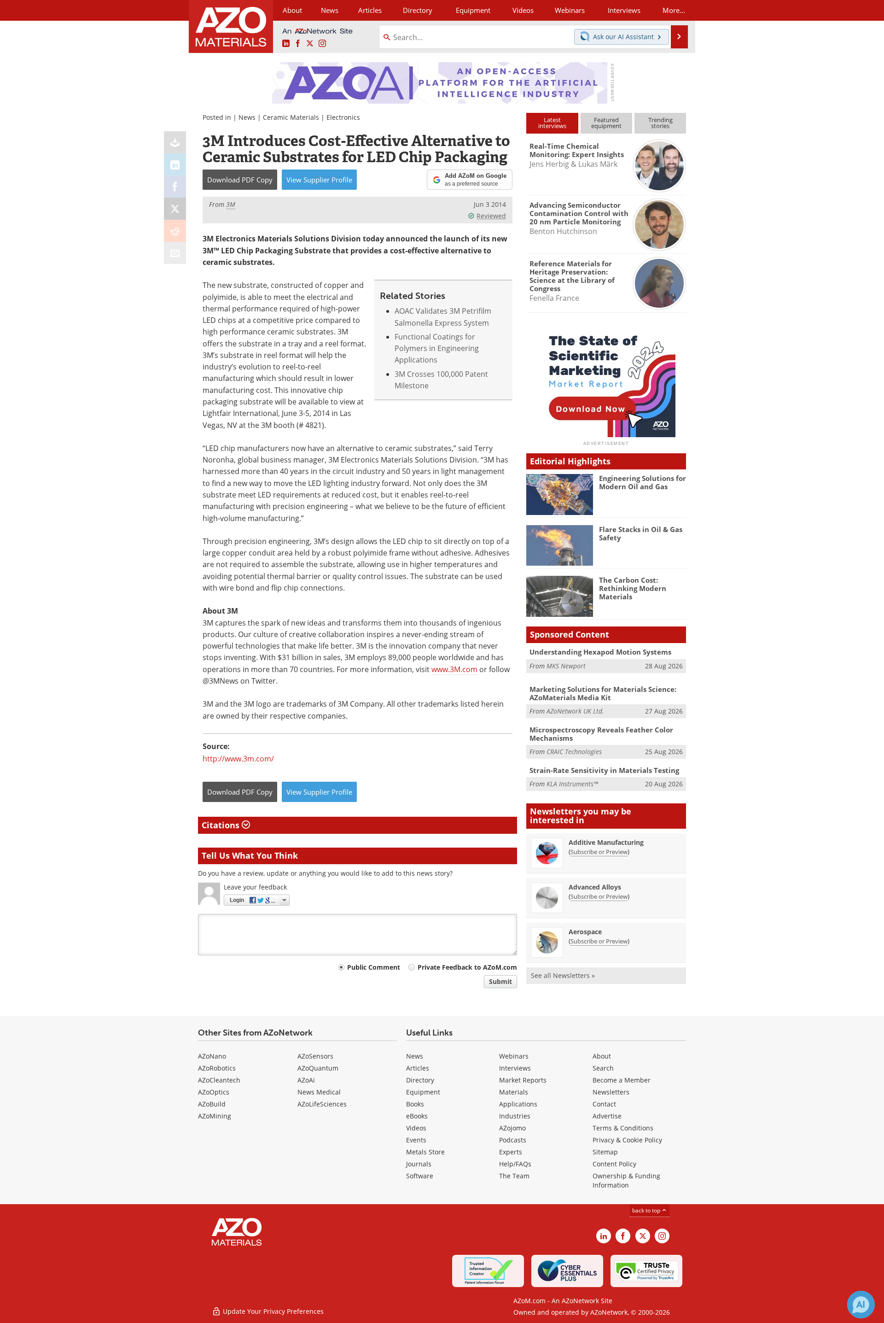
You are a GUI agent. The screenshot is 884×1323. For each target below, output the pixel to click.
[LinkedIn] (175, 164)
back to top (647, 1210)
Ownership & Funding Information (626, 1180)
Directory (417, 10)
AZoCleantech (219, 1080)
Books (415, 1104)
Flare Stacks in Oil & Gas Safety (640, 533)
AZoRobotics (217, 1068)
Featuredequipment (606, 123)
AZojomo (512, 1128)
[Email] (175, 253)
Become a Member (622, 1080)
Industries (514, 1116)
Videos (416, 1128)
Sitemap (605, 1151)
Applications (518, 1104)
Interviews (515, 1068)
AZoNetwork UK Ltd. (575, 711)
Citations (222, 825)
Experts (510, 1151)
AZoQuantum (317, 1068)
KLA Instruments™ (572, 783)
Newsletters (611, 1092)
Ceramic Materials (291, 117)
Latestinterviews (552, 123)
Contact (604, 1104)
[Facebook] (175, 187)
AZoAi (306, 1080)
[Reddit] (175, 231)
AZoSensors (315, 1056)
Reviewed (491, 215)
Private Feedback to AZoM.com (467, 967)
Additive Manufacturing (606, 842)
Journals (418, 1163)
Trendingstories (660, 123)
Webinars (514, 1056)
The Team (514, 1175)
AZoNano (212, 1056)
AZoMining (214, 1116)
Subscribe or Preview (599, 852)
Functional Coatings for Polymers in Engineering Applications (437, 348)
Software (419, 1175)
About (602, 1056)
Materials (513, 1092)
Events (416, 1140)
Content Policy (614, 1163)
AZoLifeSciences (322, 1104)
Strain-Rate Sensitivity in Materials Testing (604, 770)
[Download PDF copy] (175, 142)
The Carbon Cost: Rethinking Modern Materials (632, 588)
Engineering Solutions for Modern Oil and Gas (642, 482)
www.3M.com (454, 669)
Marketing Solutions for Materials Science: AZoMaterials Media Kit (602, 693)
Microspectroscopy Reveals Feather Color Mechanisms (601, 734)
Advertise (607, 1116)
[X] (175, 209)
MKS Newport (566, 666)
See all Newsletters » (563, 975)
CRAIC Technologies (574, 751)
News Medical (319, 1092)
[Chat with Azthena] (861, 1304)
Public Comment (373, 967)
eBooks (417, 1116)
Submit (500, 981)
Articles (417, 1068)
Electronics (343, 117)
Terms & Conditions (623, 1128)
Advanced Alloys (595, 887)
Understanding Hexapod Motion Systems (600, 651)
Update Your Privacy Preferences (272, 1311)
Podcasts (512, 1140)
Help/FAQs (515, 1163)
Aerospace (585, 931)
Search (603, 1068)
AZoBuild (212, 1104)
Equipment (423, 1092)
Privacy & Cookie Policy (627, 1140)
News (247, 117)
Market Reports (523, 1080)
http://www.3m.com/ (238, 759)
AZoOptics (213, 1092)
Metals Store (425, 1151)
